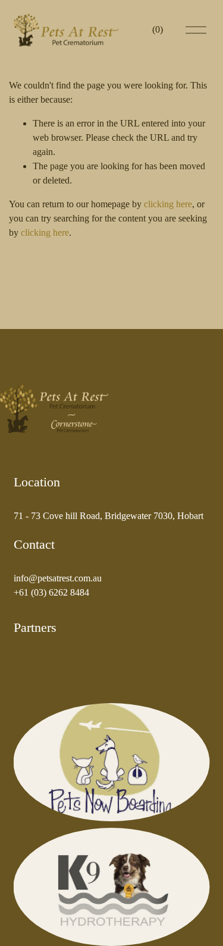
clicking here (168, 204)
